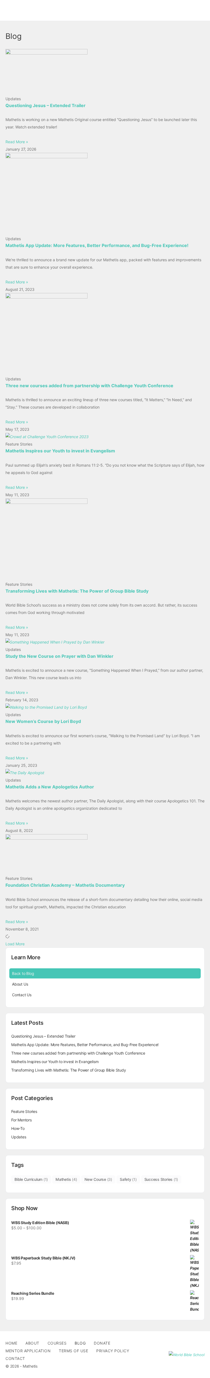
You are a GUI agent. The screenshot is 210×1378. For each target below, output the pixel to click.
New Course (98, 1179)
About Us (20, 984)
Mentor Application (28, 1350)
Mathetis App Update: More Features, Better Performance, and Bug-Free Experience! (96, 245)
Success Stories (161, 1179)
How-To (18, 1128)
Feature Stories (24, 1111)
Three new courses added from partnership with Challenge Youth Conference (89, 385)
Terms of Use (73, 1350)
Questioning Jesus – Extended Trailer (45, 105)
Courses (57, 1343)
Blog (80, 1343)
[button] (15, 943)
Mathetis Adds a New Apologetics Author (49, 787)
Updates (18, 1137)
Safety (128, 1179)
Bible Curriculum (31, 1179)
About (32, 1343)
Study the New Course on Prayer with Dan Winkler (59, 656)
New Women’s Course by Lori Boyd (43, 721)
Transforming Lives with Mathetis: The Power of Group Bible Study (76, 591)
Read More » (16, 141)
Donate (102, 1343)
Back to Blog (23, 973)
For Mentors (21, 1120)
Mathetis (66, 1179)
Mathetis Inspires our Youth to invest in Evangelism (60, 450)
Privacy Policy (112, 1350)
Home (11, 1343)
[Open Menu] (8, 10)
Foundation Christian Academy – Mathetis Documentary (65, 885)
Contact (15, 1358)
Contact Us (21, 994)
